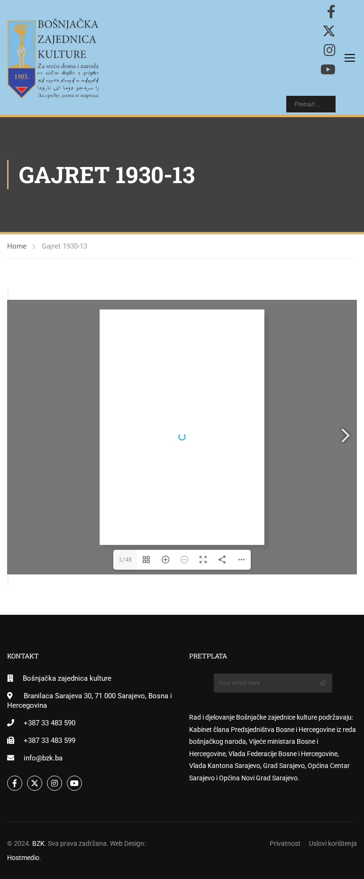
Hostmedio (23, 857)
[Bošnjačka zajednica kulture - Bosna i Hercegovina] (53, 58)
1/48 (125, 559)
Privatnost (285, 843)
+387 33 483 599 (49, 740)
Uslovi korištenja (333, 843)
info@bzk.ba (43, 758)
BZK (38, 843)
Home (17, 246)
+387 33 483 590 (49, 723)
